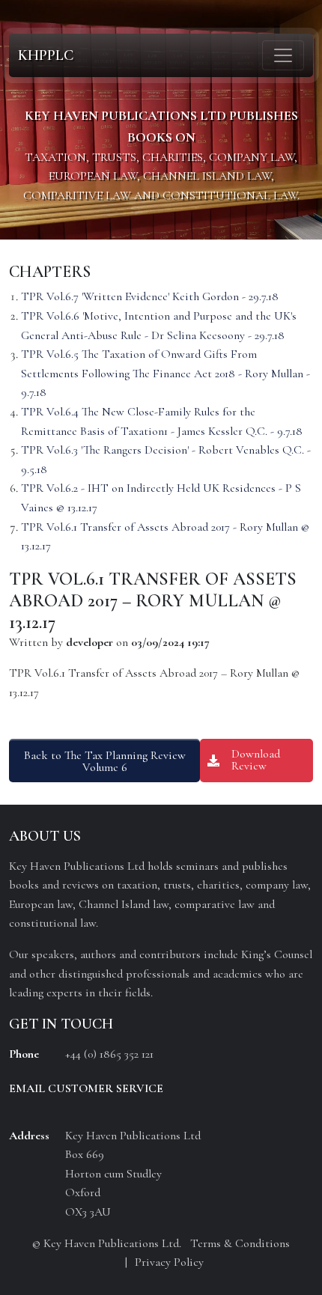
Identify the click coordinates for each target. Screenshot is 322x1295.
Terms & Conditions (240, 1243)
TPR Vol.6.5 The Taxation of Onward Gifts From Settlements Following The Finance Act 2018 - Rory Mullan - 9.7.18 (165, 373)
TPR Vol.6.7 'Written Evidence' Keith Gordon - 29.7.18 (150, 296)
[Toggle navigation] (283, 55)
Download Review (255, 759)
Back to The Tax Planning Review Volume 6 (105, 761)
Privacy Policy (169, 1262)
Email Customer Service (86, 1088)
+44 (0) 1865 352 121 (109, 1053)
